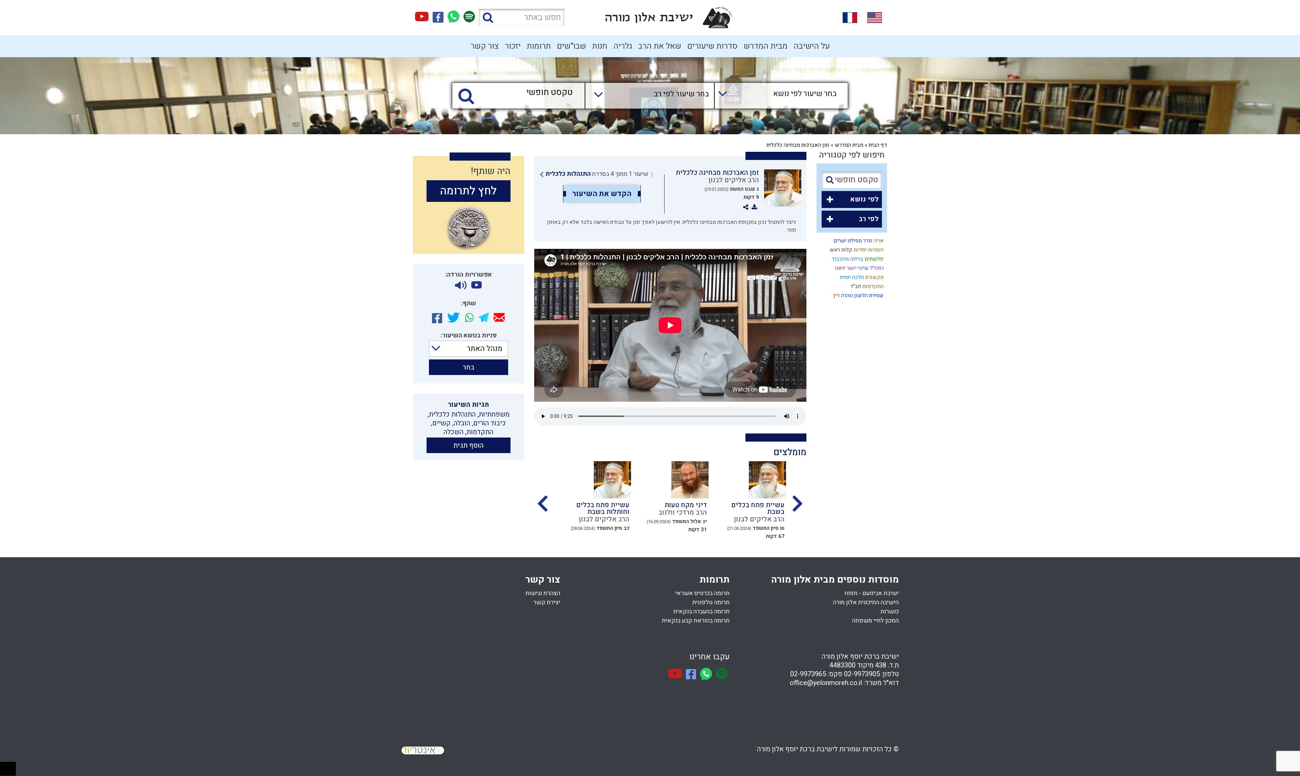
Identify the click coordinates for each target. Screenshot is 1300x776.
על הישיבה (812, 46)
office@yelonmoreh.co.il (826, 683)
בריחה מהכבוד (846, 259)
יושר (851, 268)
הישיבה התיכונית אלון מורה (866, 602)
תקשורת (874, 277)
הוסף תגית (468, 445)
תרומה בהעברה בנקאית (701, 611)
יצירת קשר (546, 602)
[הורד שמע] (461, 285)
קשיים (441, 423)
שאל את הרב (659, 46)
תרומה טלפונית (711, 602)
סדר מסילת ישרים (852, 241)
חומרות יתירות (868, 250)
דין (836, 295)
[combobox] (774, 96)
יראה (839, 268)
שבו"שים (571, 46)
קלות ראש (840, 250)
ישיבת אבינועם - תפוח (871, 593)
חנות (599, 46)
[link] (596, 174)
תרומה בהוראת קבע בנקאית (696, 620)
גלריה (622, 46)
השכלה (453, 432)
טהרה (846, 295)
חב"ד (855, 286)
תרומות (539, 46)
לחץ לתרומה (468, 191)
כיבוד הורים (489, 423)
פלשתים (873, 259)
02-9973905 (862, 674)
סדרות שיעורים (712, 46)
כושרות (890, 611)
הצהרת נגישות (542, 593)
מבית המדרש (765, 46)
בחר (468, 367)
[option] (741, 499)
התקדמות (872, 286)
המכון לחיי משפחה (875, 620)
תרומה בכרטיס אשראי (702, 593)
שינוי (863, 268)
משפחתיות (494, 414)
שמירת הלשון (868, 295)
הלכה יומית (851, 277)
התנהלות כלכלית (568, 174)
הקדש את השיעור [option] (601, 193)
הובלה (462, 423)
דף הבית (878, 145)
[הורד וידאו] (476, 285)
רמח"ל (876, 268)
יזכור (513, 46)
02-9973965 (808, 674)
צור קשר (485, 46)
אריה (878, 241)
